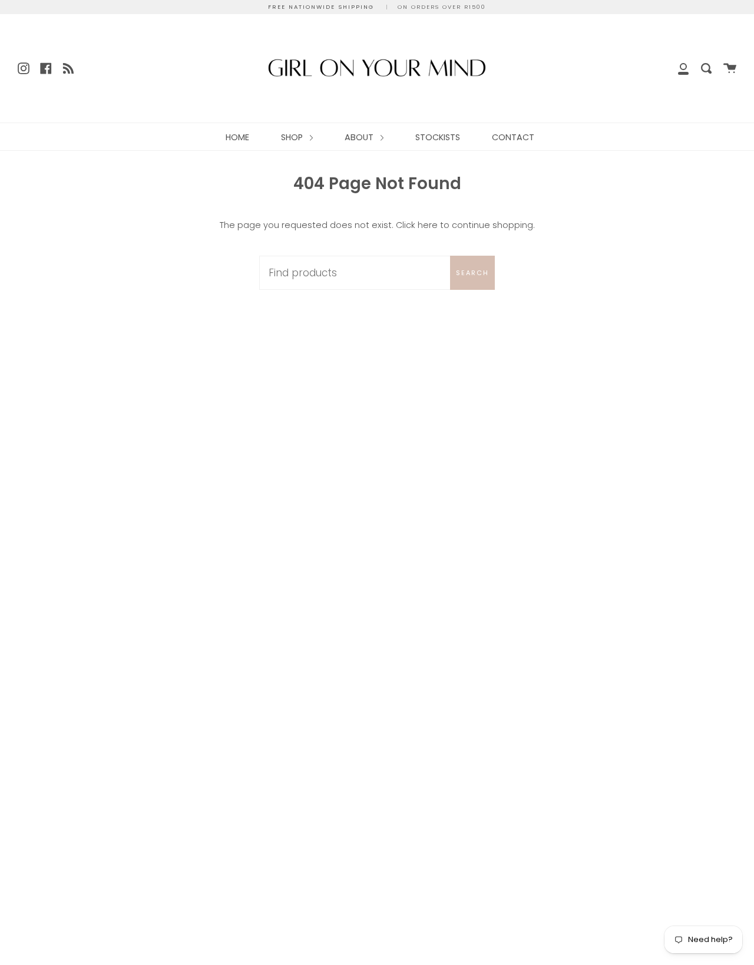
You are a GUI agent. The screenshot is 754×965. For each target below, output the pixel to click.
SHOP (293, 137)
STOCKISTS (437, 137)
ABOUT (360, 137)
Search (472, 272)
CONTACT (513, 137)
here (428, 225)
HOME (237, 137)
